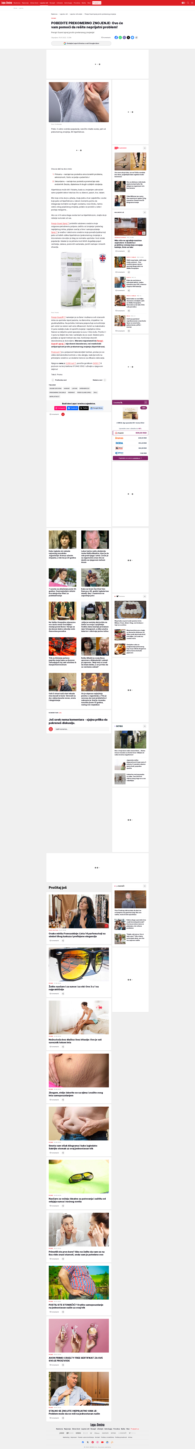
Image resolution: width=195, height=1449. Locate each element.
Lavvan (74, 388)
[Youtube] (102, 1442)
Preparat (71, 392)
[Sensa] (113, 1433)
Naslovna (54, 14)
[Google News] (107, 1442)
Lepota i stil (64, 14)
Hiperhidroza (84, 388)
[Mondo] (70, 1433)
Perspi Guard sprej (84, 392)
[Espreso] (78, 1433)
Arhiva (130, 1437)
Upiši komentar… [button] (62, 729)
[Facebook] (83, 1442)
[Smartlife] (105, 1433)
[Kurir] (61, 1433)
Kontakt (97, 1437)
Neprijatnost (55, 396)
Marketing (66, 1437)
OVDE (95, 363)
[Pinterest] (93, 1442)
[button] (105, 37)
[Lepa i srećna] (7, 3)
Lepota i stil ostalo (76, 14)
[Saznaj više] (144, 148)
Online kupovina (55, 388)
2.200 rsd (70, 363)
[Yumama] (122, 1433)
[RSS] (112, 1442)
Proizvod (55, 352)
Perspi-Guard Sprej (59, 223)
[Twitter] (88, 1442)
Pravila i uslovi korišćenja (86, 1437)
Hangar (67, 388)
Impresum (74, 1437)
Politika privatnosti (121, 1437)
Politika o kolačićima (107, 1437)
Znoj (95, 392)
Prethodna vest (61, 380)
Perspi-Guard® (57, 317)
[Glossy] (97, 1433)
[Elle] (85, 1433)
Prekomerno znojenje (58, 392)
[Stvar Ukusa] (132, 1433)
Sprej (53, 232)
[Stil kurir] (91, 1433)
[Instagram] (97, 1442)
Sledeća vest (97, 380)
